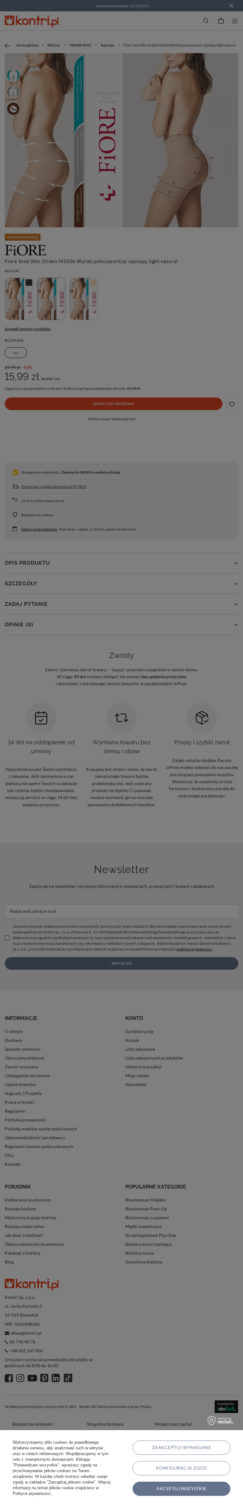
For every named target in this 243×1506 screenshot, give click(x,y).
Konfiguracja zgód (181, 1468)
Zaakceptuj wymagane (181, 1447)
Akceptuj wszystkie (181, 1488)
